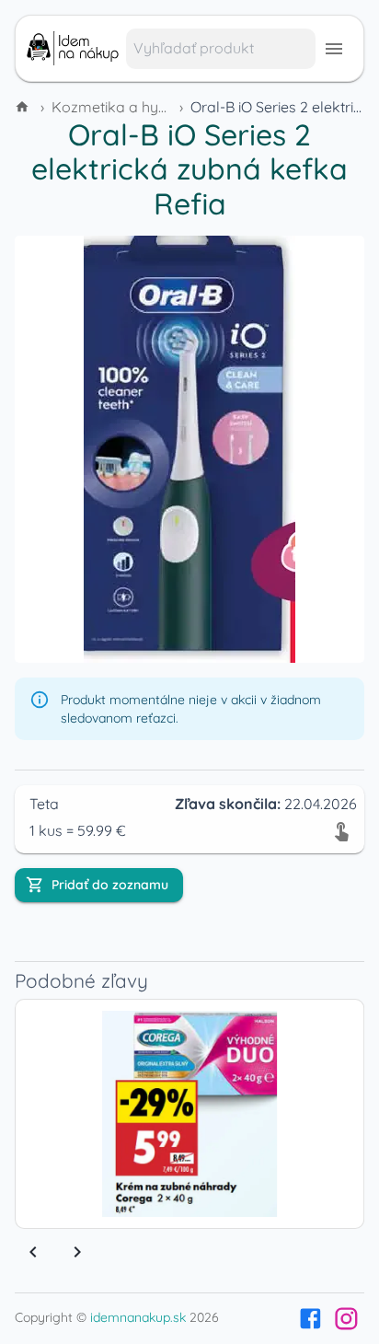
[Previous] (33, 1252)
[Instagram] (346, 1319)
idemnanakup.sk (138, 1317)
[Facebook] (310, 1319)
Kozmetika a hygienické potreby (161, 107)
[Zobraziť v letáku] (341, 830)
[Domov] (24, 106)
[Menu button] (334, 48)
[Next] (77, 1252)
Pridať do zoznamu (110, 884)
